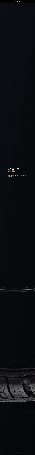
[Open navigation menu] (33, 1)
